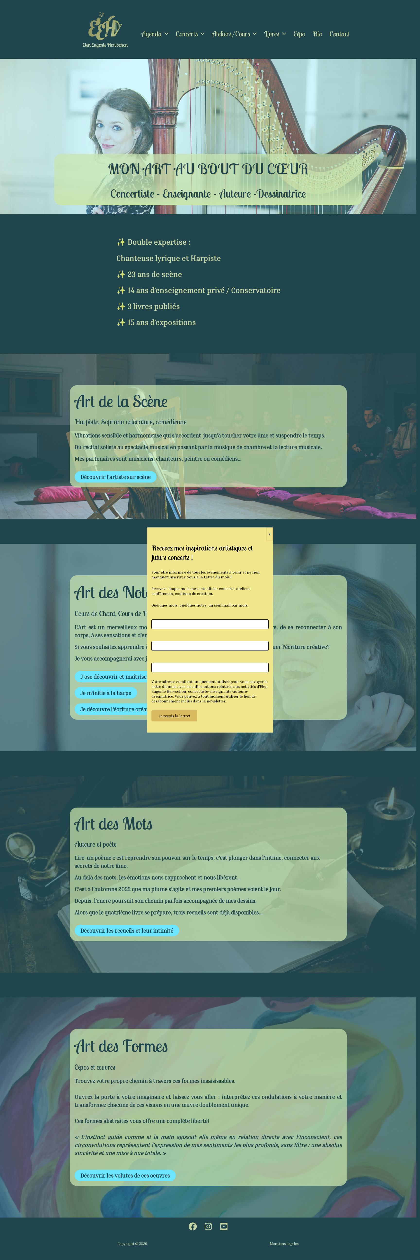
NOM (155, 638)
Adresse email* (163, 660)
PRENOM (158, 617)
